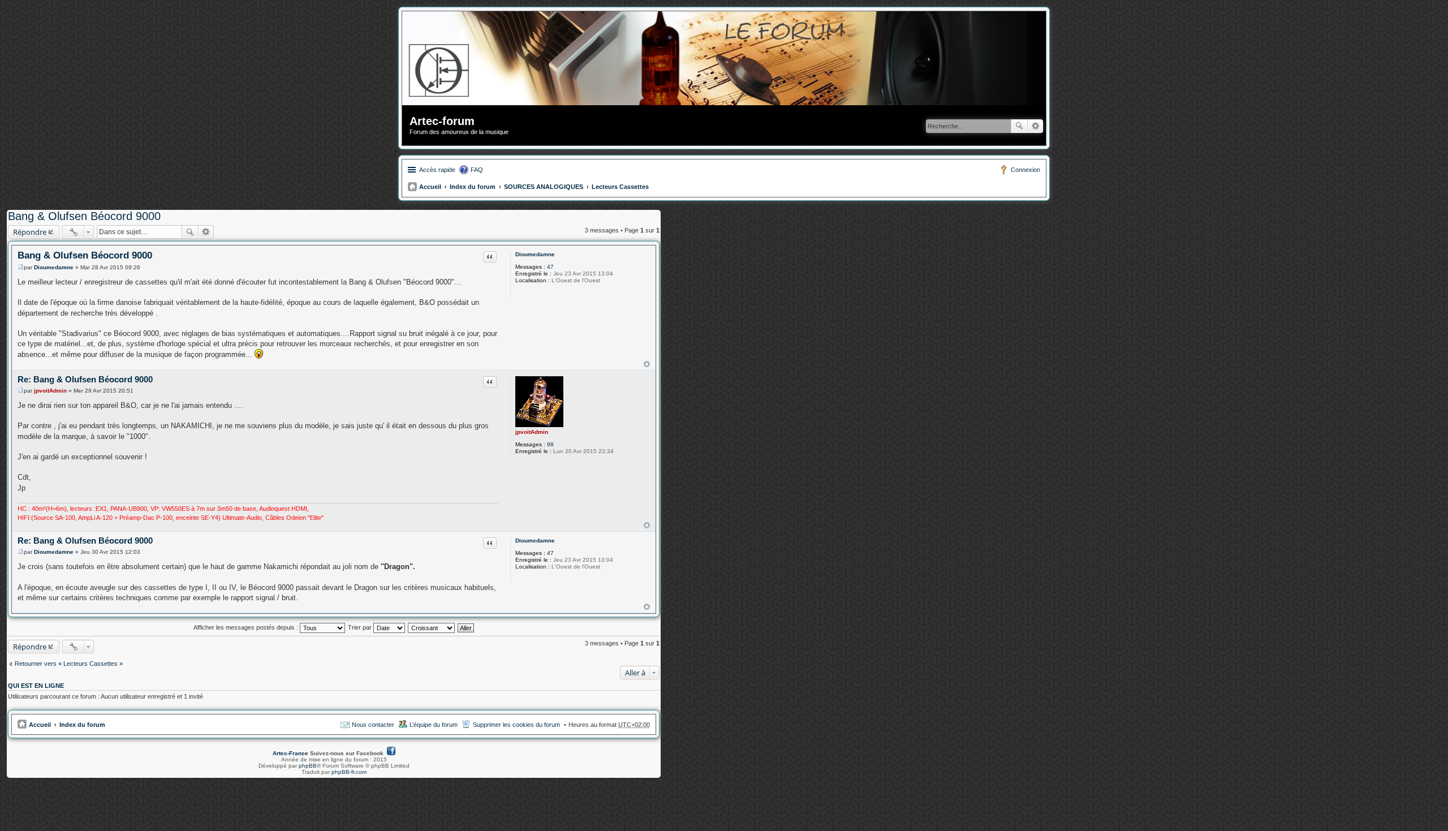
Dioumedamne (535, 254)
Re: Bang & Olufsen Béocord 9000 (85, 379)
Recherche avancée (1035, 126)
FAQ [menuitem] (477, 169)
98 (550, 444)
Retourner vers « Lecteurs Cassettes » (69, 663)
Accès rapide (437, 169)
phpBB (308, 766)
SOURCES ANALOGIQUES (543, 186)
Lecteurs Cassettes (620, 186)
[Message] (21, 267)
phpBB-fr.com (349, 772)
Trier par (360, 627)
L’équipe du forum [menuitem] (434, 724)
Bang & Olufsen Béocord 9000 (84, 216)
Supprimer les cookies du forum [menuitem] (516, 724)
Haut (647, 364)
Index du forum (472, 186)
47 (550, 267)
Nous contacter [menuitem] (373, 724)
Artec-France (290, 753)
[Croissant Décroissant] (432, 627)
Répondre (29, 232)
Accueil (430, 186)
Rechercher (1019, 126)
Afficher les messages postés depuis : (246, 627)
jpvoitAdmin (531, 432)
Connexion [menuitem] (1025, 169)
